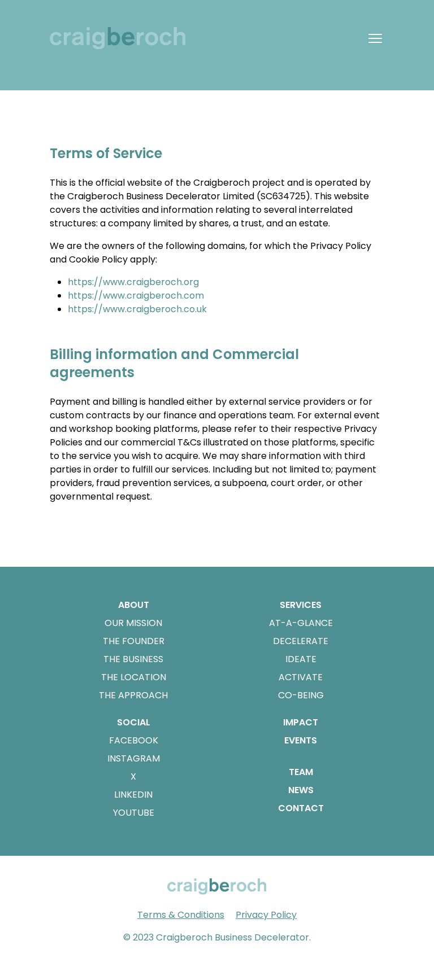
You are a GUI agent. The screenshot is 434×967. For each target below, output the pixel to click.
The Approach (133, 695)
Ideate (300, 659)
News (301, 790)
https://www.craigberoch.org (133, 281)
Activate (301, 677)
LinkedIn (133, 794)
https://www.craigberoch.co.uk (137, 309)
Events (300, 740)
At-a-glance (301, 622)
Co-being (301, 695)
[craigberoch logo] (122, 38)
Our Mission (133, 622)
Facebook (133, 740)
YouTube (133, 812)
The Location (133, 677)
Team (301, 771)
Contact (301, 808)
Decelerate (300, 641)
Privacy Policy (266, 914)
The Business (133, 659)
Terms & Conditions (180, 914)
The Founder (133, 641)
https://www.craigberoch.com (136, 295)
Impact (300, 722)
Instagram (133, 758)
